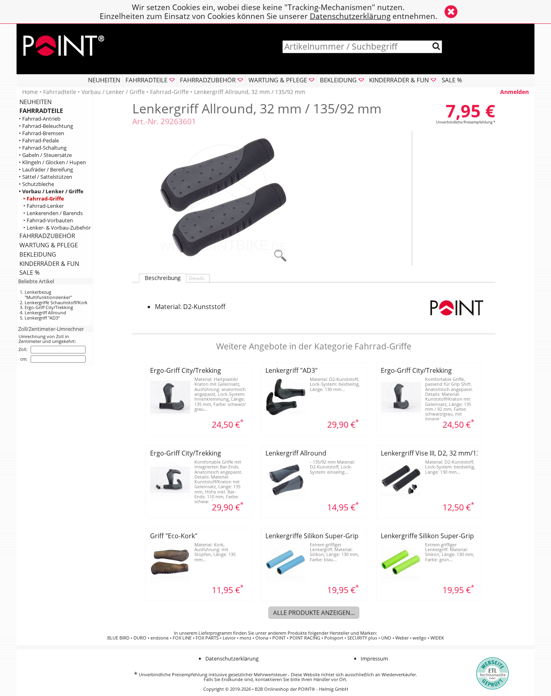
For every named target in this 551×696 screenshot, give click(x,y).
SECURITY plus (362, 638)
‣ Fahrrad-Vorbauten (48, 220)
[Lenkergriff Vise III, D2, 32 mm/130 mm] (401, 497)
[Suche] (436, 46)
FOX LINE (182, 638)
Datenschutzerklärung (350, 16)
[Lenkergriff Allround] (285, 497)
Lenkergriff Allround (45, 312)
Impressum (374, 658)
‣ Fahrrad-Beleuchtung (46, 126)
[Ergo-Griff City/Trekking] (170, 415)
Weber (402, 638)
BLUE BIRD (118, 638)
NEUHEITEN (104, 80)
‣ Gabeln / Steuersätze (45, 155)
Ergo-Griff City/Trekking (49, 307)
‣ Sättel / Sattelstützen (45, 176)
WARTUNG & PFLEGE (48, 245)
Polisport (333, 638)
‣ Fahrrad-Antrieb (40, 118)
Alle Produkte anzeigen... (314, 612)
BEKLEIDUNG (37, 254)
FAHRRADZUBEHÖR (47, 236)
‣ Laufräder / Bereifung (46, 169)
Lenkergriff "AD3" (42, 318)
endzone (159, 638)
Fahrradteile (59, 92)
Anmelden (514, 92)
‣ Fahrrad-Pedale (39, 140)
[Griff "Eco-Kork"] (170, 580)
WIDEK (437, 638)
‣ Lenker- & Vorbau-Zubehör (57, 227)
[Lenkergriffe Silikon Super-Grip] (285, 580)
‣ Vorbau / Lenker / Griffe (51, 191)
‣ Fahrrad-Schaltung (43, 147)
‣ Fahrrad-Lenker (43, 206)
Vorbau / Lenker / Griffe (113, 92)
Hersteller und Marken (353, 633)
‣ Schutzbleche (36, 184)
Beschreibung (163, 278)
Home (30, 92)
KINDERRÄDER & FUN (49, 263)
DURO (140, 638)
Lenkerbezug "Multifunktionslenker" (48, 294)
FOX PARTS (207, 638)
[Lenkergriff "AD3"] (285, 415)
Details (197, 278)
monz (245, 638)
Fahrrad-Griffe (169, 92)
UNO (386, 638)
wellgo (419, 638)
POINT (279, 638)
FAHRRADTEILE (41, 111)
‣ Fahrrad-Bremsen (41, 133)
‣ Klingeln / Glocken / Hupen (52, 162)
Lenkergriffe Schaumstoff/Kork (56, 302)
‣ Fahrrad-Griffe (43, 198)
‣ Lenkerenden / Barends (53, 213)
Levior (229, 638)
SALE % (452, 80)
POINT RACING (305, 638)
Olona (261, 638)
